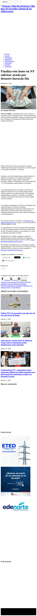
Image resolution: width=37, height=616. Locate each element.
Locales (7, 56)
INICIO (7, 54)
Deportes (7, 65)
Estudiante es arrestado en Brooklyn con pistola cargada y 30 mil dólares (16, 286)
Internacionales (9, 61)
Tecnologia (8, 66)
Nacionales (8, 63)
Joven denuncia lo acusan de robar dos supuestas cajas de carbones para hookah (16, 283)
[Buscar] (1, 2)
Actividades (8, 58)
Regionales (8, 59)
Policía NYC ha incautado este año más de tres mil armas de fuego (18, 314)
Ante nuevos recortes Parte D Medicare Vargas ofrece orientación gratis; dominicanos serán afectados (16, 342)
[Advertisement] (18, 33)
